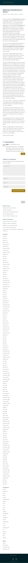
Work (4, 535)
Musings (4, 511)
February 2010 (6, 369)
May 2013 (5, 294)
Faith (4, 503)
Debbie (4, 223)
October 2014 (6, 266)
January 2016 (5, 246)
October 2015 (6, 250)
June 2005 (5, 482)
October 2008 (6, 401)
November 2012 (6, 306)
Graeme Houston (6, 221)
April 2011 (5, 343)
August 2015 (5, 254)
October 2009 (6, 377)
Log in (4, 543)
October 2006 (6, 449)
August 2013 (5, 288)
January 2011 (5, 349)
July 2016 (5, 236)
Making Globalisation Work (18, 19)
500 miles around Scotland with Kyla (10, 212)
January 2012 (5, 325)
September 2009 (6, 379)
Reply (23, 153)
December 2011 (6, 327)
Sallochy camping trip (7, 210)
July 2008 (5, 407)
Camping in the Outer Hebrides (9, 208)
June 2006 (5, 457)
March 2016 (5, 242)
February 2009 (6, 393)
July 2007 (5, 431)
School (4, 519)
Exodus (4, 501)
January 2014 (5, 278)
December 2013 (6, 280)
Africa (4, 493)
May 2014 (5, 274)
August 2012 (5, 312)
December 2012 (6, 304)
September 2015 (6, 252)
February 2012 (6, 322)
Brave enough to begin (12, 225)
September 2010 (6, 357)
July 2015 (5, 256)
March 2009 (5, 391)
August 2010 (5, 359)
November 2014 (6, 264)
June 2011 (5, 339)
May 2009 (5, 387)
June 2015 (5, 258)
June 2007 (5, 433)
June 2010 (5, 363)
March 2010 (5, 367)
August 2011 (5, 335)
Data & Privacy (13, 555)
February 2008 (6, 417)
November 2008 (6, 399)
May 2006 (5, 459)
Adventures (5, 491)
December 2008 (6, 397)
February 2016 (6, 244)
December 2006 (6, 445)
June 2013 (5, 292)
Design (4, 497)
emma (5, 14)
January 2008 (5, 419)
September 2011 (6, 333)
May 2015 (5, 260)
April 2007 (5, 437)
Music (4, 509)
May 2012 (5, 316)
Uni (3, 529)
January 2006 (5, 468)
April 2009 (5, 389)
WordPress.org (6, 549)
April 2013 (5, 296)
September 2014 (6, 268)
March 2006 (5, 464)
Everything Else (6, 499)
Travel (4, 525)
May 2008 (5, 411)
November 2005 (6, 472)
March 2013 (5, 298)
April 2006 (5, 461)
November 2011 (6, 329)
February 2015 (6, 262)
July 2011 (5, 337)
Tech (4, 523)
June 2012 (5, 314)
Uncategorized (6, 527)
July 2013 (5, 290)
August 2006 (5, 453)
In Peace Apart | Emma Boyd (9, 229)
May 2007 (5, 435)
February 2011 (6, 347)
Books (15, 14)
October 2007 (6, 425)
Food (4, 507)
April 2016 (5, 240)
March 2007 (5, 439)
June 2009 (5, 385)
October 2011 (6, 331)
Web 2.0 (4, 531)
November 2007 (6, 423)
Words (4, 533)
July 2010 (5, 361)
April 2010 (5, 365)
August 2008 (5, 405)
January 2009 (5, 395)
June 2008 (5, 409)
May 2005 (5, 484)
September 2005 (6, 476)
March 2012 (5, 320)
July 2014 (5, 272)
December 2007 (6, 421)
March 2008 (5, 415)
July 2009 (5, 383)
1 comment (20, 14)
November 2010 (6, 353)
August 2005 (5, 478)
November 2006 (6, 447)
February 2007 (6, 441)
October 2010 (6, 355)
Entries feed (5, 545)
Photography (5, 513)
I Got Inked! (14, 221)
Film (4, 505)
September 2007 (6, 427)
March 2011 (5, 345)
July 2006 (5, 455)
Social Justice (5, 521)
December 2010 (6, 351)
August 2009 (5, 381)
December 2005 (6, 470)
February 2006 (6, 466)
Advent (4, 489)
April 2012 (5, 318)
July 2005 (5, 480)
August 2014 (5, 270)
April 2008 (5, 413)
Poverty (4, 515)
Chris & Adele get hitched (8, 214)
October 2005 (6, 474)
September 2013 (6, 286)
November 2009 (6, 375)
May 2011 (5, 341)
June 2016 (5, 238)
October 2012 (6, 308)
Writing (4, 537)
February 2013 (6, 300)
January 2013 (5, 302)
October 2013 (6, 284)
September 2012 (6, 310)
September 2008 (6, 403)
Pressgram (5, 517)
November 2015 (6, 248)
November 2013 (6, 282)
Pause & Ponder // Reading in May (10, 216)
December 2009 (6, 373)
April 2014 (5, 276)
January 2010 (5, 371)
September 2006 (6, 451)
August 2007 (5, 429)
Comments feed (6, 547)
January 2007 (5, 443)
